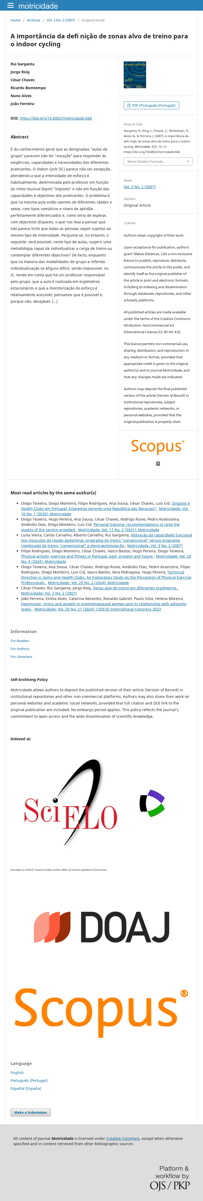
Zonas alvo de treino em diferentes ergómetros (135, 587)
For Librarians (21, 656)
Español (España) (26, 1088)
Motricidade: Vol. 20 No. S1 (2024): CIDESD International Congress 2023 (97, 609)
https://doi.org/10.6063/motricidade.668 (56, 118)
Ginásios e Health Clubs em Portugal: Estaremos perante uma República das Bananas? (105, 506)
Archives (33, 20)
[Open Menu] (10, 5)
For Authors (20, 648)
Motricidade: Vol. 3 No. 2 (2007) (155, 545)
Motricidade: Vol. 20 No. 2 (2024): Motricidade (88, 582)
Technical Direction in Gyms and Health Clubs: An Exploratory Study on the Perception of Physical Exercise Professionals (106, 577)
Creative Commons (123, 1138)
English (17, 1072)
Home (15, 20)
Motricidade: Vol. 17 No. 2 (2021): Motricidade (118, 529)
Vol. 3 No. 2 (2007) (61, 20)
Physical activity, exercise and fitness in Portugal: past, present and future (87, 556)
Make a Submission (30, 1112)
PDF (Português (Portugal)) (153, 105)
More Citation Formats (145, 161)
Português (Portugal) (29, 1080)
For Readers (20, 640)
